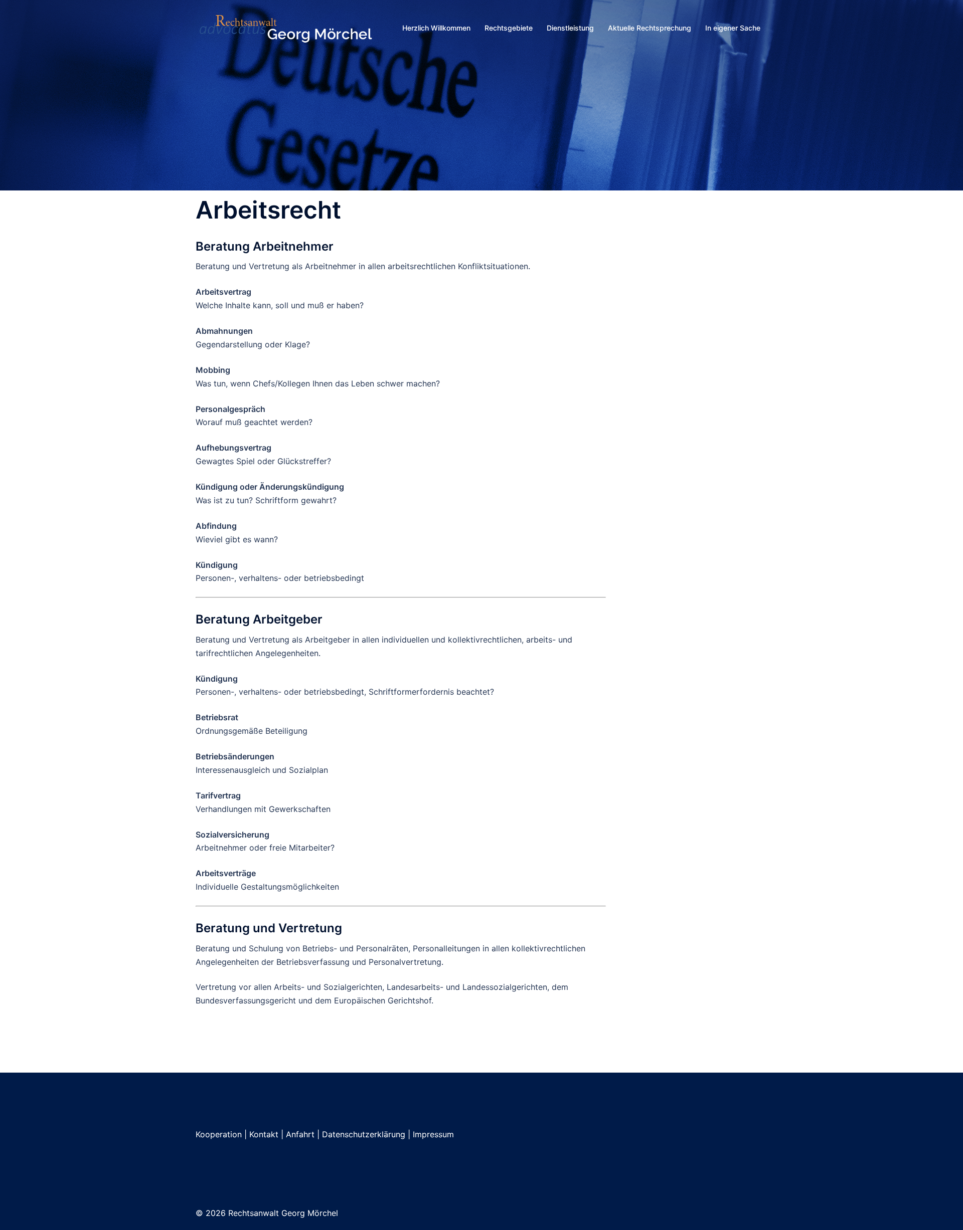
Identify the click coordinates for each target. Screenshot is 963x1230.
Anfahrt (300, 1134)
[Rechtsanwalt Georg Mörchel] (286, 27)
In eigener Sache (732, 28)
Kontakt (263, 1134)
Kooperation (219, 1134)
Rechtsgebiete (509, 28)
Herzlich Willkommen (436, 28)
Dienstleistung (570, 28)
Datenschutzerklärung (363, 1134)
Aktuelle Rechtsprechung (649, 28)
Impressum (433, 1134)
